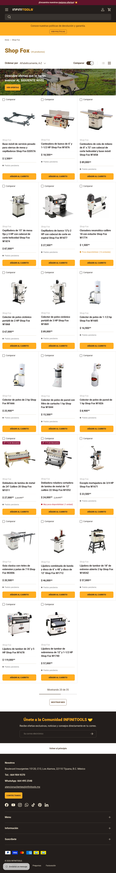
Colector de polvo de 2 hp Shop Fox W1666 (19, 401)
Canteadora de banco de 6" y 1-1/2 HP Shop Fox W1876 (56, 145)
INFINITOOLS (16, 861)
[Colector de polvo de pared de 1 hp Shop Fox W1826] (96, 375)
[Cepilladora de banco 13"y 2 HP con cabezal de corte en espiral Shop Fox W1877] (58, 206)
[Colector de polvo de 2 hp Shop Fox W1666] (19, 375)
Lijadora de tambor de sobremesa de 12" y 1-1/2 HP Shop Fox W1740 (57, 652)
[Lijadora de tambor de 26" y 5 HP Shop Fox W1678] (19, 624)
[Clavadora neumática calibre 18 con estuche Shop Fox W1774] (96, 206)
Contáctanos (13, 795)
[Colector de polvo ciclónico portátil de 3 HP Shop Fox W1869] (58, 292)
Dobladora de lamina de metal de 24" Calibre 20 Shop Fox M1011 (18, 487)
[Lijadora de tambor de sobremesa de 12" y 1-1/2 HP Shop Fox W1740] (58, 624)
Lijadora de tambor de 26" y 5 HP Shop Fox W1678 (18, 650)
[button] (109, 9)
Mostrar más (58, 702)
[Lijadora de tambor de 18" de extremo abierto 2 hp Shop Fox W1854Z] (96, 541)
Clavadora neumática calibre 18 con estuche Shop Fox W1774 (95, 234)
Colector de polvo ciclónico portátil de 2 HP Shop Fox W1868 (16, 321)
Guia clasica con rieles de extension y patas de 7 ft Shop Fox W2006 (18, 569)
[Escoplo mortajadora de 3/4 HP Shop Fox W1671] (97, 458)
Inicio (7, 40)
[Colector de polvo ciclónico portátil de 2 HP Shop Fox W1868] (19, 292)
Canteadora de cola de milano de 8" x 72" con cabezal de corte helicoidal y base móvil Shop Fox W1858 (96, 149)
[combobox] (58, 17)
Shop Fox (16, 40)
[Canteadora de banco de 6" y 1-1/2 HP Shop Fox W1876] (58, 119)
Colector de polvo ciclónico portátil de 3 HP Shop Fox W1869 (55, 321)
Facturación (51, 866)
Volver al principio (58, 748)
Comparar (78, 63)
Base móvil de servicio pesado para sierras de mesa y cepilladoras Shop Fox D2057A (19, 148)
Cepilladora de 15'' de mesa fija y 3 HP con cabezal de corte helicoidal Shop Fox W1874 (17, 236)
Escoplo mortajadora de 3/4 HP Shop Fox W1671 (97, 485)
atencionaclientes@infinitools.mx (22, 786)
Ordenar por (11, 63)
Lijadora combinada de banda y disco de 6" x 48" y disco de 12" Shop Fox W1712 (57, 569)
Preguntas (37, 866)
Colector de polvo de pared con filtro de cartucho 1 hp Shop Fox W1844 (58, 404)
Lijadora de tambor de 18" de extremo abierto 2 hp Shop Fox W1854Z (96, 569)
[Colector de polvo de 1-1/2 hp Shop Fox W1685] (97, 292)
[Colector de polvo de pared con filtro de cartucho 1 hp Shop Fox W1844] (58, 375)
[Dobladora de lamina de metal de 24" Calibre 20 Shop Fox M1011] (19, 458)
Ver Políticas (58, 31)
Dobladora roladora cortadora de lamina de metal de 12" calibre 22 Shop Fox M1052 (57, 486)
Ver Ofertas (12, 87)
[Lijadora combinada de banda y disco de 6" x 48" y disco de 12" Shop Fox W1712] (58, 541)
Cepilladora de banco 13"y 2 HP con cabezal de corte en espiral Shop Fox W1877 (56, 234)
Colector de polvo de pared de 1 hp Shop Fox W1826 (96, 401)
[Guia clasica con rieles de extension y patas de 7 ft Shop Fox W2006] (19, 541)
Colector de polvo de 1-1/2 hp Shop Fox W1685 (96, 319)
